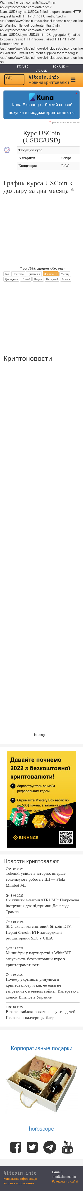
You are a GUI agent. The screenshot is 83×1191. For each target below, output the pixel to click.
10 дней (25, 279)
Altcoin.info (20, 1172)
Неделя (38, 279)
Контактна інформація (20, 1178)
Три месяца (33, 274)
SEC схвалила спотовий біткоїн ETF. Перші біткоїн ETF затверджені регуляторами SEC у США (39, 932)
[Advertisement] (40, 317)
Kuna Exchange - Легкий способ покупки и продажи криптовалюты (41, 108)
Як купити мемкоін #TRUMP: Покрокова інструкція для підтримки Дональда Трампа (42, 906)
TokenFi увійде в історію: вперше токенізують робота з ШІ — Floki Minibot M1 (35, 879)
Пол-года (18, 274)
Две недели (11, 279)
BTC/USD (23, 66)
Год (7, 274)
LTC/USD (41, 70)
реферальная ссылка (64, 122)
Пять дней (52, 279)
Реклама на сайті (65, 1181)
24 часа (66, 279)
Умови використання (19, 1183)
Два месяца (50, 274)
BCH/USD (59, 66)
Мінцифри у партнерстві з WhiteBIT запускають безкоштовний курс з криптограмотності (38, 959)
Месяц (64, 274)
